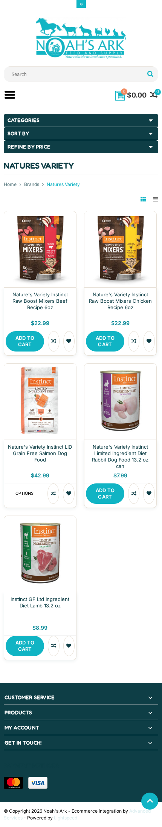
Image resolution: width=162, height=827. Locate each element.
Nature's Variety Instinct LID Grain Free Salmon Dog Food (40, 453)
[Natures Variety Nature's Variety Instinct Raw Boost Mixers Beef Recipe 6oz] (40, 215)
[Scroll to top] (149, 801)
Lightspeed (65, 818)
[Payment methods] (13, 783)
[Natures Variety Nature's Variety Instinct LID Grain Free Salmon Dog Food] (40, 367)
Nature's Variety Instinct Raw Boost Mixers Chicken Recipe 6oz (120, 300)
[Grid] (144, 199)
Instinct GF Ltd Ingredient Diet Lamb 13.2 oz (40, 602)
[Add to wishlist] (69, 341)
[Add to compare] (53, 341)
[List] (155, 199)
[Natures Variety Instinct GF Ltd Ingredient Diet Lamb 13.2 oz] (40, 520)
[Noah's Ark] (81, 37)
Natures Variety (63, 184)
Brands (31, 184)
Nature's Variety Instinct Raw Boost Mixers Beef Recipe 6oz (40, 300)
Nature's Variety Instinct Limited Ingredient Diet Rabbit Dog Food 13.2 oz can (120, 456)
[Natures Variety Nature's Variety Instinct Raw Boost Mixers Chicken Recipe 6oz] (120, 215)
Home (10, 184)
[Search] (150, 74)
